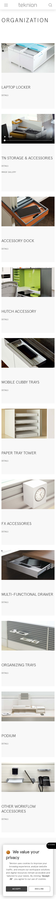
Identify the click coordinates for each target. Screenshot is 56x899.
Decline (39, 889)
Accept (16, 889)
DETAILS (4, 95)
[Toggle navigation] (5, 5)
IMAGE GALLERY (8, 172)
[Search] (50, 4)
